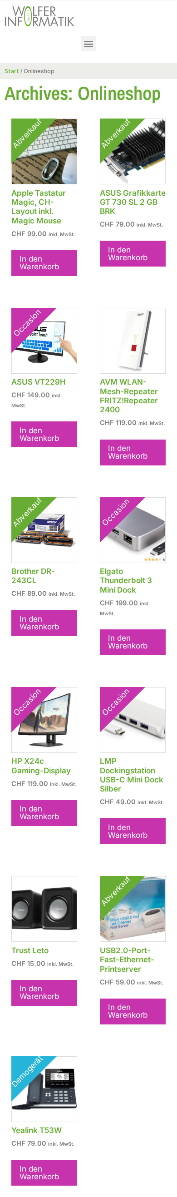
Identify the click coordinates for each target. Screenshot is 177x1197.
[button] (88, 43)
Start (12, 71)
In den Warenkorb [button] (39, 262)
